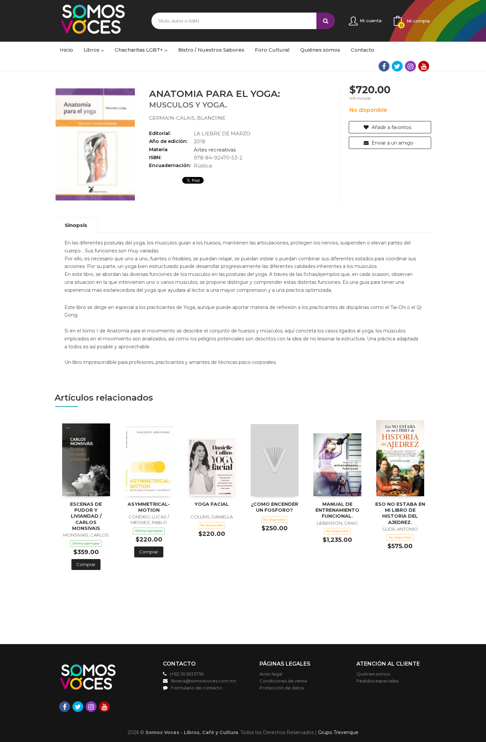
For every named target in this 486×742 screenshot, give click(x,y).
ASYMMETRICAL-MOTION (149, 507)
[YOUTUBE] (423, 66)
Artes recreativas (215, 150)
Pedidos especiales (377, 680)
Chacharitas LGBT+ (139, 50)
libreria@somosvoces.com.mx (203, 680)
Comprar (86, 564)
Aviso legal (271, 674)
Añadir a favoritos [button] (390, 127)
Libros (92, 50)
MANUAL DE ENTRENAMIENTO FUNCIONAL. (337, 510)
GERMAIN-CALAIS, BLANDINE (187, 118)
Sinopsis (76, 225)
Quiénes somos (373, 674)
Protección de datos (282, 687)
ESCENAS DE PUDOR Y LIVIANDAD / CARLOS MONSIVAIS (86, 516)
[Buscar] (325, 21)
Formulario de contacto (196, 687)
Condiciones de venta (283, 680)
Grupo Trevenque (338, 732)
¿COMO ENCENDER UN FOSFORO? (274, 507)
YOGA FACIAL (211, 504)
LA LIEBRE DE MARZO (222, 133)
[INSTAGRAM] (410, 66)
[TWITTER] (397, 66)
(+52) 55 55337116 (187, 674)
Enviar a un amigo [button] (391, 143)
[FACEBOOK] (384, 66)
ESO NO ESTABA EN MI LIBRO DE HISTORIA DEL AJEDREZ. (400, 513)
